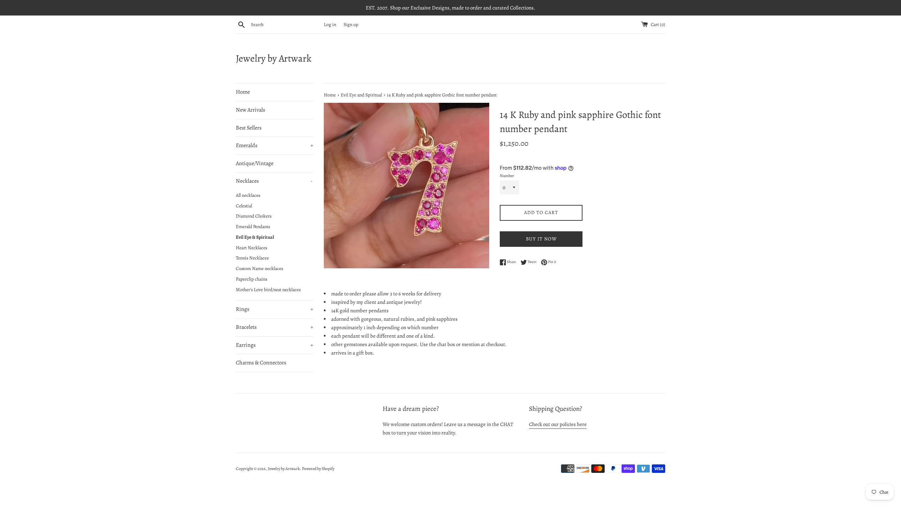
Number (507, 176)
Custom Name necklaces (259, 268)
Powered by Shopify (318, 468)
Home (243, 92)
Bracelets (274, 327)
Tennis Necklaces (252, 258)
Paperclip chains (251, 279)
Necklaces (274, 181)
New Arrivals (250, 110)
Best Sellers (249, 128)
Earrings (274, 345)
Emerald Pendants (253, 226)
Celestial (244, 205)
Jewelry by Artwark (273, 58)
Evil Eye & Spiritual (255, 237)
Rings (274, 309)
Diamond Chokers (253, 216)
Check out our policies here (558, 424)
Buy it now (541, 239)
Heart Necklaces (251, 247)
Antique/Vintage (254, 163)
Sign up (351, 24)
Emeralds (274, 145)
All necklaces (248, 195)
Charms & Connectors (261, 363)
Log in (330, 24)
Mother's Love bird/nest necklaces (268, 289)
